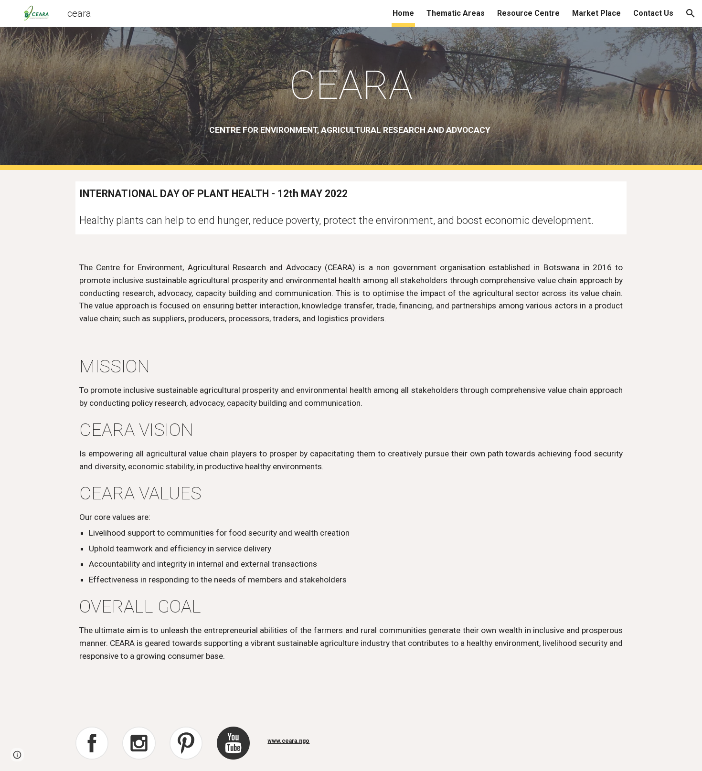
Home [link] (403, 13)
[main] (350, 85)
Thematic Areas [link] (455, 13)
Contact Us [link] (653, 13)
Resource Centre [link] (528, 13)
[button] (690, 13)
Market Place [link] (596, 13)
